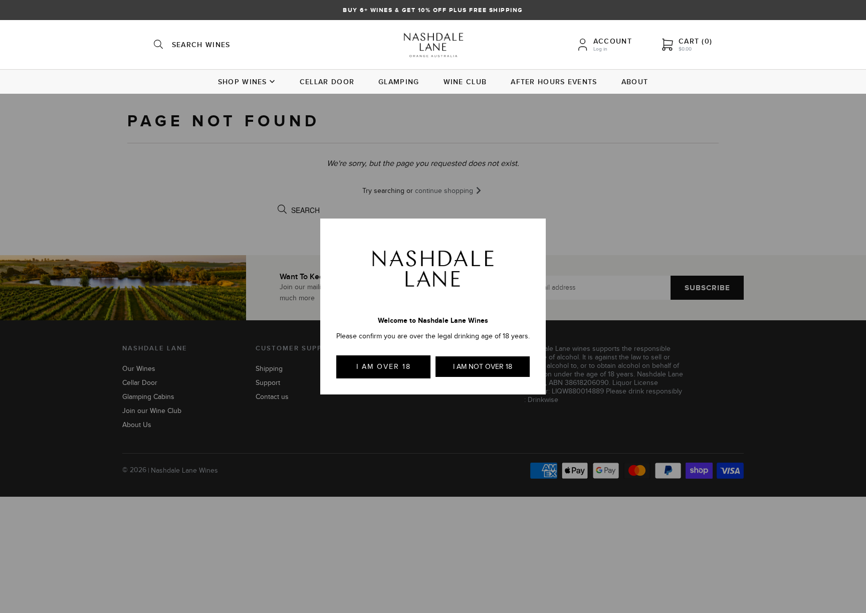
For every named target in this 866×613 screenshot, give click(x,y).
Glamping (398, 82)
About (634, 82)
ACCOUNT (612, 41)
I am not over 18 (482, 366)
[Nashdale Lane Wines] (433, 46)
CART (695, 41)
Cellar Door (327, 82)
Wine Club (465, 82)
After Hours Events (554, 82)
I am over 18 (383, 366)
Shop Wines (242, 82)
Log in (600, 49)
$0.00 (685, 49)
